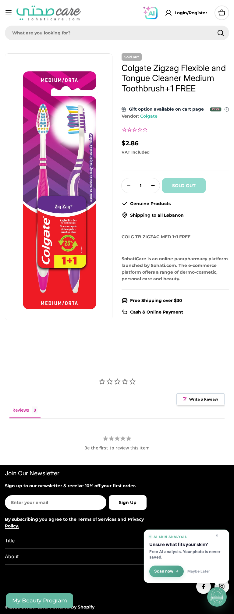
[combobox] (117, 33)
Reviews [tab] (20, 410)
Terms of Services (97, 519)
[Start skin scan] (217, 596)
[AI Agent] (150, 12)
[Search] (220, 33)
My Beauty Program (39, 600)
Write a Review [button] (203, 399)
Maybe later (198, 571)
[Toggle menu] (8, 12)
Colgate (149, 116)
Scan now (163, 571)
